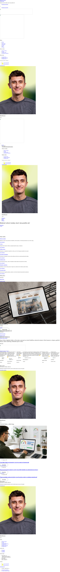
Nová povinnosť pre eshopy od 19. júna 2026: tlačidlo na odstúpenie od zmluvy (19, 469)
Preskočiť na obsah (3, 0)
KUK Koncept (2, 333)
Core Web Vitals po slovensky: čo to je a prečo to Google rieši (14, 462)
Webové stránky (3, 238)
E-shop (1, 244)
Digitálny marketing (3, 264)
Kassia (1, 327)
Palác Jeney (2, 279)
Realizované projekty (5, 4)
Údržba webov (2, 249)
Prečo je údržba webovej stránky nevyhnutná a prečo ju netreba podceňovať (18, 477)
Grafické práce (2, 259)
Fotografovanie (2, 270)
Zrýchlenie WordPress (4, 254)
